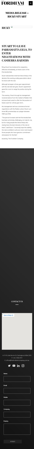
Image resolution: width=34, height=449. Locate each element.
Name (5, 373)
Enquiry (6, 421)
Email (5, 385)
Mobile (6, 397)
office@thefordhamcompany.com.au (17, 360)
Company (7, 409)
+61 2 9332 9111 (17, 358)
